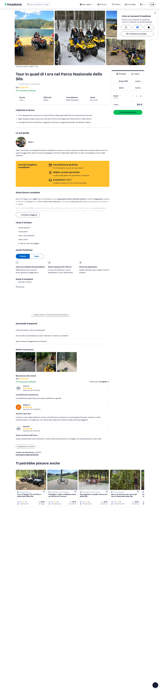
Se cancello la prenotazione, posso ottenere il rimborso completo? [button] (42, 336)
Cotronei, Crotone (29, 84)
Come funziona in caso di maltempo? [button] (30, 330)
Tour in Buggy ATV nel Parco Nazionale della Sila (29, 495)
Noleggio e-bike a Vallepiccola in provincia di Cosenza (62, 495)
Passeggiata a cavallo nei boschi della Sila (93, 495)
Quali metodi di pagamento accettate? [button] (31, 341)
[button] (155, 685)
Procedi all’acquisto (128, 112)
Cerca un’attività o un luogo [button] (39, 4)
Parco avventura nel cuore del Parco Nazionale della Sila (124, 495)
